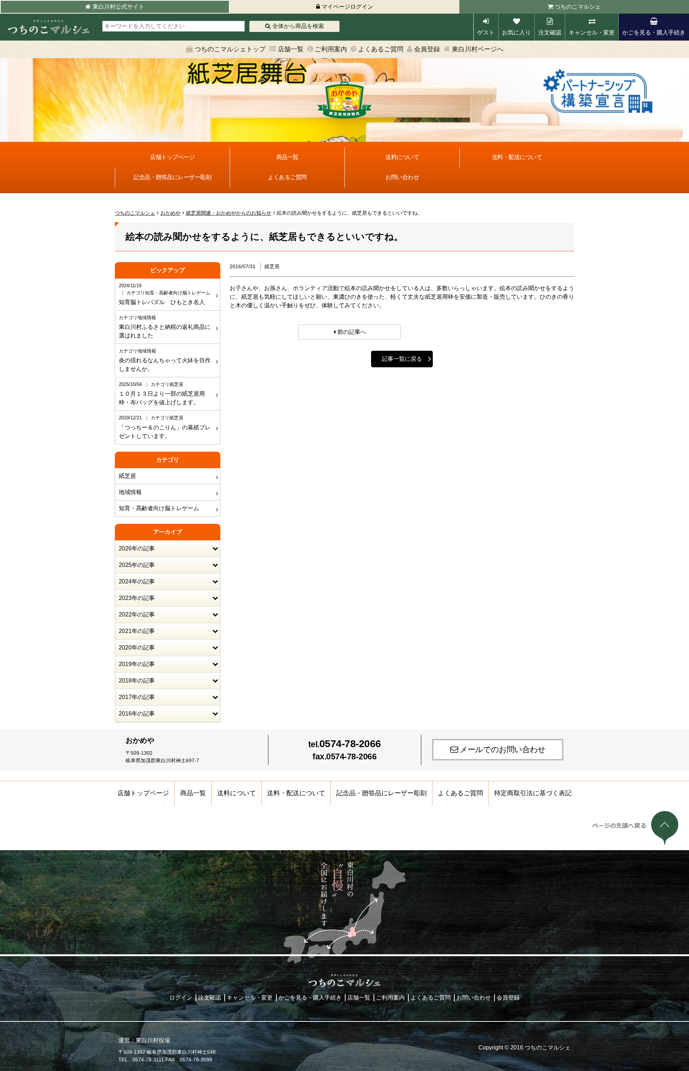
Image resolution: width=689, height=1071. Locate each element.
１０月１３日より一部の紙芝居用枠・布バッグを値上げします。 (162, 393)
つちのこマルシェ (578, 7)
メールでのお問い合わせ (502, 749)
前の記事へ (351, 332)
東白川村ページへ (477, 49)
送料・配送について (517, 157)
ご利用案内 (331, 49)
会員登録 (427, 49)
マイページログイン (347, 7)
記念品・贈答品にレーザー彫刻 (172, 177)
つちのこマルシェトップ (230, 49)
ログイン (180, 998)
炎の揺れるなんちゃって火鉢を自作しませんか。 (165, 360)
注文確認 (549, 32)
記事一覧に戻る (402, 359)
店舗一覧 (291, 49)
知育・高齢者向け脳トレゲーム (159, 508)
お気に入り (516, 32)
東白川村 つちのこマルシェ (48, 27)
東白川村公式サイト (118, 7)
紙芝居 (127, 476)
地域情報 (130, 492)
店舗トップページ (172, 157)
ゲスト (486, 32)
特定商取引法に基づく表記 (533, 793)
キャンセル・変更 (592, 32)
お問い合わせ (402, 177)
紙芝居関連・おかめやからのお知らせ (228, 213)
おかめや (170, 213)
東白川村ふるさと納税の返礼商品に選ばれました (165, 327)
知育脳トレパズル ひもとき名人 (164, 294)
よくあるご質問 (380, 49)
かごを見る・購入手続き (653, 32)
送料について (402, 157)
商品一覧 (287, 157)
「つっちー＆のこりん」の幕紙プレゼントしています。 (165, 427)
